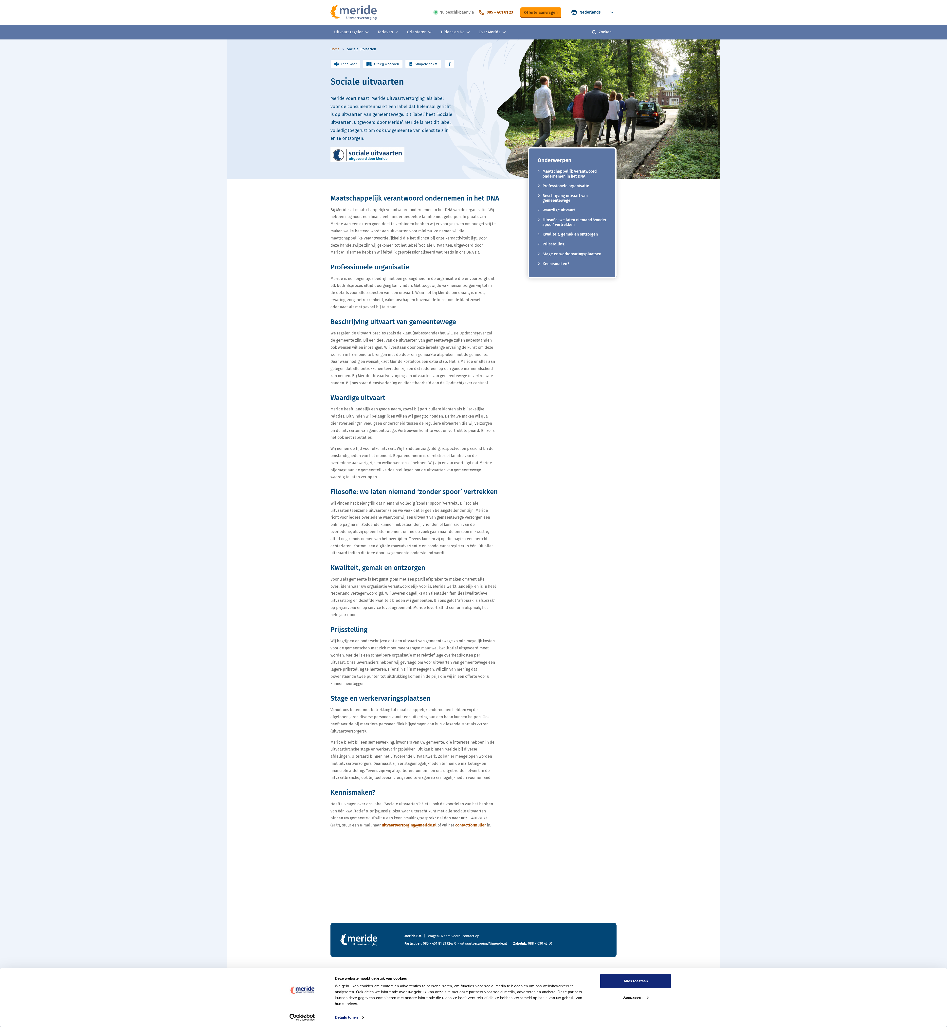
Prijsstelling (554, 244)
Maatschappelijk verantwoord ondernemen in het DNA (570, 173)
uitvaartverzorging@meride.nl (409, 825)
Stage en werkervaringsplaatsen (572, 254)
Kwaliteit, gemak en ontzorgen (570, 234)
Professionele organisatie (566, 185)
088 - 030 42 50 (540, 943)
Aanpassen (632, 997)
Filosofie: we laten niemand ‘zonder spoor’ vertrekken (574, 222)
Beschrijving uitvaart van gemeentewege (565, 198)
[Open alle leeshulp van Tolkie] (449, 64)
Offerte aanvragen (541, 12)
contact (468, 936)
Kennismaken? (556, 263)
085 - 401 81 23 (500, 12)
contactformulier (470, 825)
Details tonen (346, 1017)
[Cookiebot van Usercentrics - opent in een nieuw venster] (302, 1017)
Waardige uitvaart (559, 210)
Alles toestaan (635, 981)
